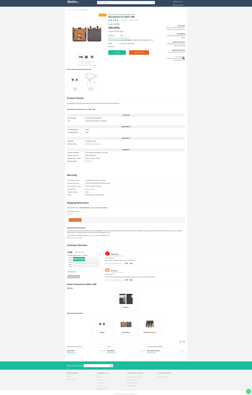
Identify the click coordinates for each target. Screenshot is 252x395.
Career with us (101, 383)
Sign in (69, 376)
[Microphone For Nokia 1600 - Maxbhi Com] (86, 33)
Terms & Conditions (133, 383)
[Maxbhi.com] (74, 2)
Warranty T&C (131, 386)
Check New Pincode (72, 211)
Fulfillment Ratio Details (93, 144)
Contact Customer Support (135, 377)
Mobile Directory (102, 389)
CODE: (110, 43)
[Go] (111, 365)
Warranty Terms (90, 189)
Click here (88, 161)
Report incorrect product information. (119, 38)
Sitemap (99, 386)
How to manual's (162, 377)
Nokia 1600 (76, 10)
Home (69, 10)
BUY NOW (117, 52)
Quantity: (111, 46)
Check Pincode (75, 220)
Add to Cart (139, 52)
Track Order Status (132, 380)
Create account (71, 379)
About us (99, 377)
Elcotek (135, 393)
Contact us (100, 380)
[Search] (153, 2)
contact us (91, 235)
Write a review (134, 20)
